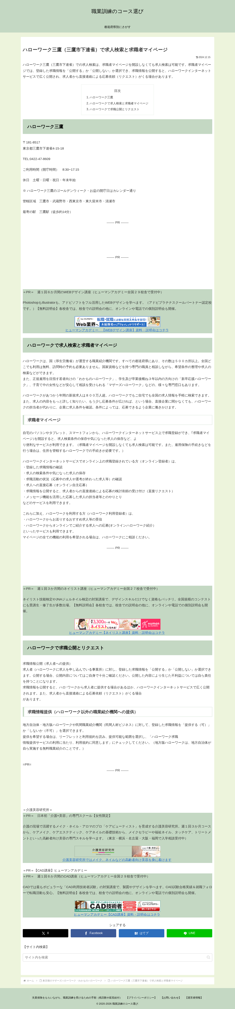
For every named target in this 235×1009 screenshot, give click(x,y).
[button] (208, 957)
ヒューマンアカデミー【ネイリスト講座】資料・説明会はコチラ (117, 633)
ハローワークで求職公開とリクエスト (115, 109)
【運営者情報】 (194, 997)
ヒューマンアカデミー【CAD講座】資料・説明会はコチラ (117, 914)
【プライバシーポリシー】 (141, 997)
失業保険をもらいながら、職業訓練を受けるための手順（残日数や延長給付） (77, 997)
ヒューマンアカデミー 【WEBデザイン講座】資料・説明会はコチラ (117, 330)
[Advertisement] (117, 242)
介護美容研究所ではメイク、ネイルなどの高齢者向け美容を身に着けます (116, 860)
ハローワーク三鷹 (101, 97)
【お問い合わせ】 (171, 997)
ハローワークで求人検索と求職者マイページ (119, 103)
